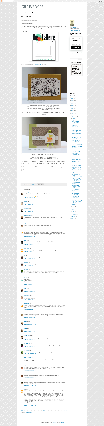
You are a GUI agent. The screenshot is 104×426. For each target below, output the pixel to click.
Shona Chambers (27, 357)
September (74, 120)
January (74, 216)
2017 (72, 110)
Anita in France (27, 335)
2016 (72, 112)
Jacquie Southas (27, 215)
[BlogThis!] (39, 184)
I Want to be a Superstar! (77, 176)
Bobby (25, 365)
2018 (72, 108)
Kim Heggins (26, 350)
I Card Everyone (31, 6)
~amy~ (25, 288)
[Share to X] (40, 184)
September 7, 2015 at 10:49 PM (30, 273)
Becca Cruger (27, 248)
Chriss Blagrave (27, 192)
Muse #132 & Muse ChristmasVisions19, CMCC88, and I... (76, 179)
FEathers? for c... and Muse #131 (76, 197)
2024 (72, 98)
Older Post (65, 410)
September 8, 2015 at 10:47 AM (30, 299)
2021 (72, 103)
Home (22, 16)
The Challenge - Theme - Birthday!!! (77, 131)
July (73, 206)
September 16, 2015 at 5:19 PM (30, 377)
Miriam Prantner (27, 343)
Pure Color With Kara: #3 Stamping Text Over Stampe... (77, 201)
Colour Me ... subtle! (76, 151)
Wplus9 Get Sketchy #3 (76, 159)
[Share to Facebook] (41, 184)
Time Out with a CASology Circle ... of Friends (76, 148)
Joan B (25, 201)
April (73, 211)
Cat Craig (26, 374)
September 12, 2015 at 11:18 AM (30, 370)
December (74, 115)
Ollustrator (54, 422)
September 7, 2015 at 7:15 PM (29, 251)
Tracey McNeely (27, 313)
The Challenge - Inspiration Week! (76, 154)
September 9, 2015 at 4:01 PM (29, 339)
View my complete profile (75, 30)
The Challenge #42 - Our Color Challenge (77, 170)
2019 (72, 107)
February (74, 214)
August (73, 204)
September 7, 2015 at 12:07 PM (30, 211)
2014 (72, 218)
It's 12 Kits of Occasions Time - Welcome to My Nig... (77, 127)
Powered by (72, 52)
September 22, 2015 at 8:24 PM (30, 385)
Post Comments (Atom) (30, 412)
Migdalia (25, 277)
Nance (25, 381)
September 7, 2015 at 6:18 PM (29, 236)
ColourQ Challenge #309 (77, 144)
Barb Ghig (26, 230)
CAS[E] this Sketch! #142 (77, 146)
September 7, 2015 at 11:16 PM (30, 284)
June (73, 207)
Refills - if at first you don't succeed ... (77, 135)
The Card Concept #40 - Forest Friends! (76, 141)
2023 (72, 100)
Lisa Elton (26, 269)
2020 (72, 105)
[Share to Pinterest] (43, 184)
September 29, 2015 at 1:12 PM (30, 405)
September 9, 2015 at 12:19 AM (30, 324)
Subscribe (76, 47)
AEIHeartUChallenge (76, 182)
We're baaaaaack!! (75, 189)
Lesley (25, 223)
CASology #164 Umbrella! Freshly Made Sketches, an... (76, 156)
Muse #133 (74, 172)
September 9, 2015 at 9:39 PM (29, 346)
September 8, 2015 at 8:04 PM (29, 317)
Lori (24, 255)
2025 (72, 97)
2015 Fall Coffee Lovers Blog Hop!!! (76, 138)
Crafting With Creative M (28, 282)
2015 (72, 113)
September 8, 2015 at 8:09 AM (29, 291)
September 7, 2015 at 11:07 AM (30, 204)
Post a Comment (25, 408)
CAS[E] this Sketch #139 (77, 198)
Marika (25, 328)
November (74, 116)
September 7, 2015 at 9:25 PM (29, 258)
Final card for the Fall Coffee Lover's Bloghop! (76, 122)
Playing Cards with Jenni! (77, 142)
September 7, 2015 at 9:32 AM (29, 197)
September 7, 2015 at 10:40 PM (30, 265)
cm (24, 389)
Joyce (25, 240)
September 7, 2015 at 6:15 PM (29, 227)
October (74, 118)
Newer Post (23, 410)
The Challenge (37, 64)
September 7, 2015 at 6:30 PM (29, 244)
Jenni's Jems (26, 295)
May (73, 209)
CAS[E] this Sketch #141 (77, 161)
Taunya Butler (26, 303)
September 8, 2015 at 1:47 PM (29, 309)
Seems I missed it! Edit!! (76, 133)
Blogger (62, 422)
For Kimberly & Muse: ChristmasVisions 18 (76, 194)
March (73, 212)
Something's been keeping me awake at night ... (76, 186)
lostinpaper (26, 262)
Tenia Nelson (26, 208)
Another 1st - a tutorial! (76, 165)
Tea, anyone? (74, 125)
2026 (72, 95)
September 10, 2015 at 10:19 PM (30, 353)
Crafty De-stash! (28, 16)
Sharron (25, 321)
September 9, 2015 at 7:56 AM (29, 331)
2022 (72, 102)
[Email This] (37, 184)
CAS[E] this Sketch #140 (77, 183)
